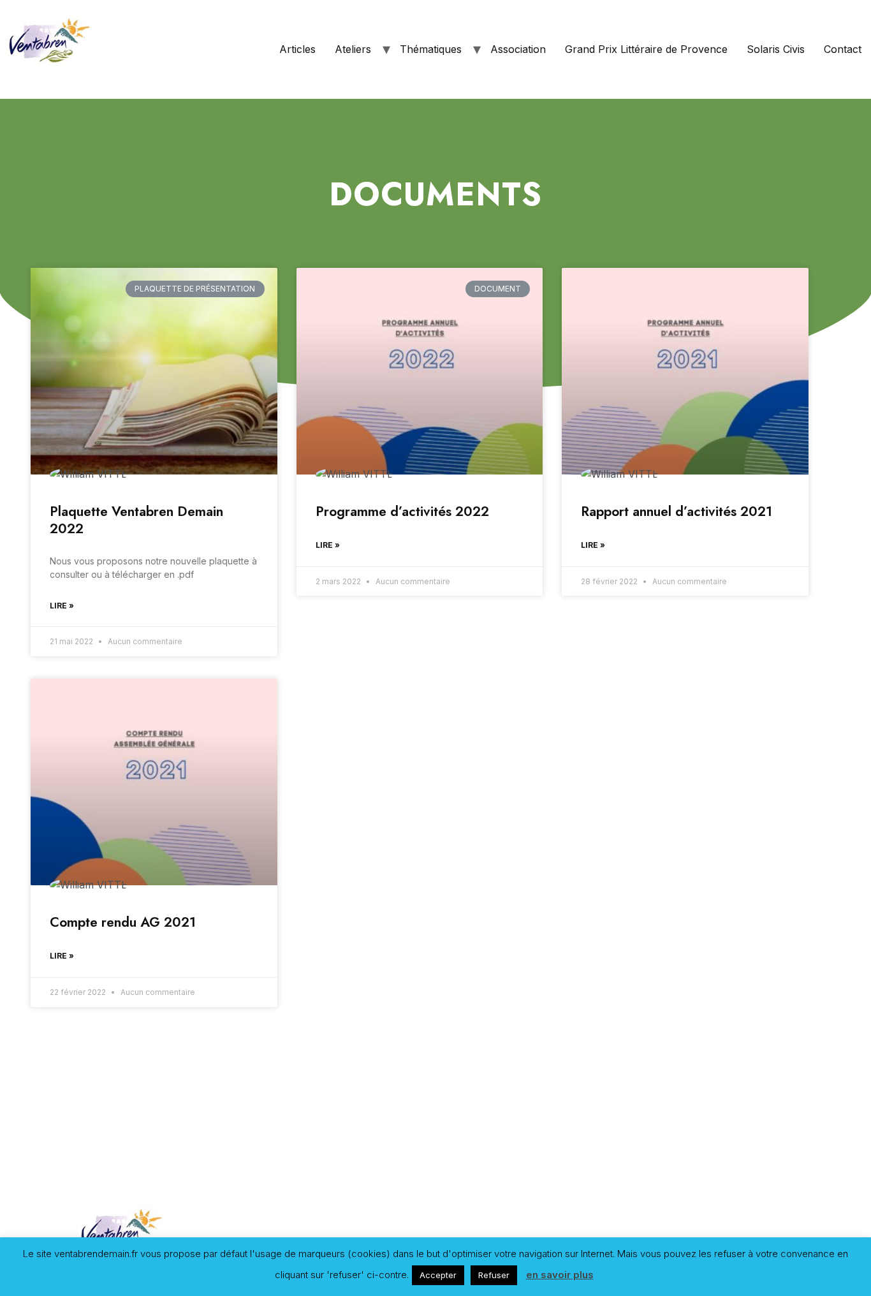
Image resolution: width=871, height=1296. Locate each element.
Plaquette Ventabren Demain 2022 (136, 520)
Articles (297, 49)
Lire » (62, 605)
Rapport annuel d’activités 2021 (676, 511)
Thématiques (431, 49)
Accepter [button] (438, 1275)
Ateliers (353, 49)
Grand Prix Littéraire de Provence (646, 49)
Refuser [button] (493, 1275)
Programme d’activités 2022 (402, 511)
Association (518, 49)
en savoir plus (560, 1275)
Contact (842, 49)
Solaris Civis (776, 49)
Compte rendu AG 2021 (123, 922)
